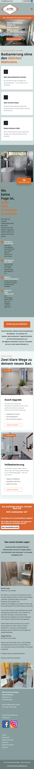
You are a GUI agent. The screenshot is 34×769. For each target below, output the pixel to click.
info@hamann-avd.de (7, 1)
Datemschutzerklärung (9, 715)
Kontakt (4, 747)
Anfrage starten (12, 425)
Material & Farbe (7, 740)
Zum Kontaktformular (14, 39)
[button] (1, 32)
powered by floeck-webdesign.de (17, 766)
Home (4, 735)
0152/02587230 (27, 1)
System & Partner (8, 745)
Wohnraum (6, 737)
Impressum (6, 718)
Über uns (5, 742)
